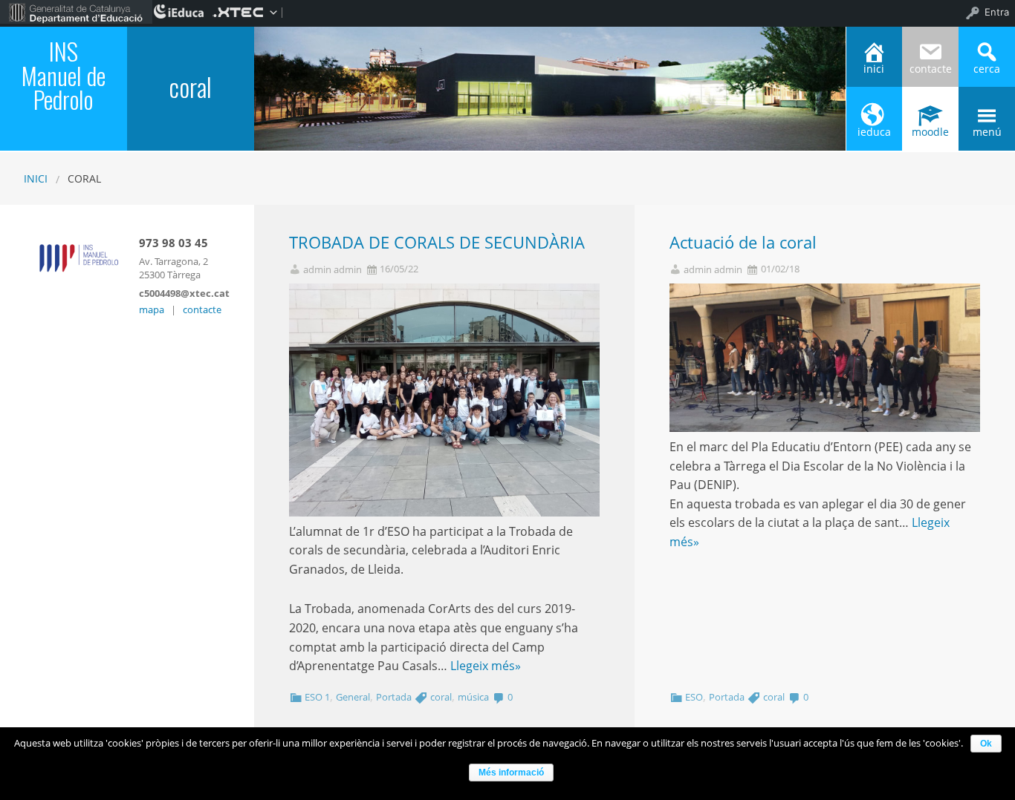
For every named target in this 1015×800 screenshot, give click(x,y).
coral (441, 697)
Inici (36, 178)
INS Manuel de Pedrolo (64, 75)
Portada (394, 697)
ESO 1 (317, 697)
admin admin (332, 270)
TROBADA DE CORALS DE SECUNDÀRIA (437, 242)
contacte (202, 309)
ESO (694, 697)
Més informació (511, 772)
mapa (151, 309)
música (473, 697)
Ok (986, 743)
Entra (997, 12)
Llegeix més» (485, 666)
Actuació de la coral (743, 242)
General (353, 697)
